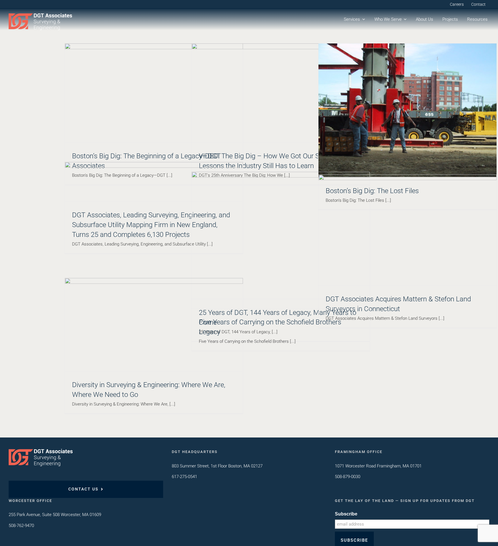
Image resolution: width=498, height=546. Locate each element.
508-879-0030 (347, 476)
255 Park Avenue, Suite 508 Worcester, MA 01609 (55, 514)
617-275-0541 (184, 476)
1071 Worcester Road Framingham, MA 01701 (378, 466)
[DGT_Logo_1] (40, 15)
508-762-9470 (21, 525)
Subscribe (346, 513)
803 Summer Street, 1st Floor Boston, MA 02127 (217, 466)
